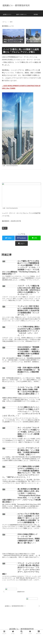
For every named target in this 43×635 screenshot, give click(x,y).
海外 (5, 228)
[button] (37, 35)
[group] (13, 36)
